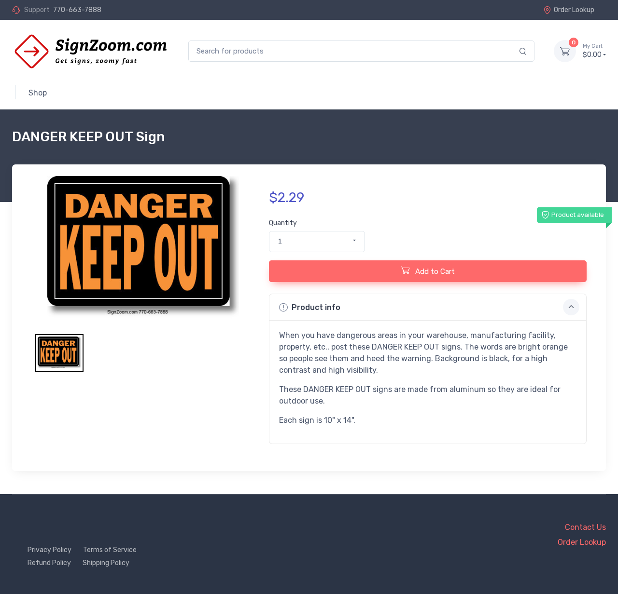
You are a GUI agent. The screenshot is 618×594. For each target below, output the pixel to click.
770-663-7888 (77, 10)
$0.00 (593, 51)
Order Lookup (574, 10)
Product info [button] (316, 307)
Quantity (283, 223)
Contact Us (585, 527)
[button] (317, 241)
